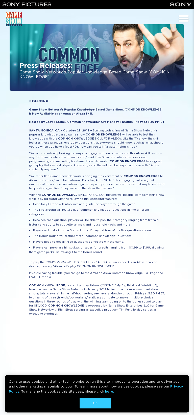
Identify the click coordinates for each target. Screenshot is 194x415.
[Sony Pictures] (27, 4)
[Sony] (180, 4)
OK (95, 403)
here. (109, 391)
